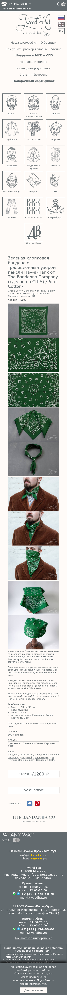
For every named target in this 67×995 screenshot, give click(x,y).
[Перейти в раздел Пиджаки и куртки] (33, 154)
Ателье (56, 49)
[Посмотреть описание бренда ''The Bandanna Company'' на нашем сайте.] (33, 819)
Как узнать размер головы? (26, 49)
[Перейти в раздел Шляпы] (55, 102)
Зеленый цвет (26, 760)
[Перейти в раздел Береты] (55, 128)
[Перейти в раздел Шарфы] (33, 180)
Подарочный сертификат (33, 80)
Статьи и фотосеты (33, 74)
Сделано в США (45, 760)
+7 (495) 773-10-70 (37, 894)
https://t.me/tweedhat (18, 956)
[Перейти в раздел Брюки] (11, 206)
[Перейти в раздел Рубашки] (11, 128)
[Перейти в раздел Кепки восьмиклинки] (33, 102)
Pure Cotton (26, 754)
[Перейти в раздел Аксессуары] (33, 128)
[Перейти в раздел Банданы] (11, 154)
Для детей (26, 757)
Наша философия (24, 42)
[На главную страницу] (33, 25)
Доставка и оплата (34, 61)
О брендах (48, 42)
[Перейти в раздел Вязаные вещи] (11, 180)
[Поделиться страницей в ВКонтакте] (30, 805)
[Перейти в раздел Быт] (55, 180)
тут (44, 983)
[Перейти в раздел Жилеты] (55, 154)
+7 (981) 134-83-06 (37, 929)
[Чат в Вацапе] (14, 894)
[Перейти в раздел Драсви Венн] (33, 232)
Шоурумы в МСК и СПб (33, 55)
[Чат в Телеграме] (18, 894)
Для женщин (41, 757)
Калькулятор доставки (33, 68)
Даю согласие (33, 990)
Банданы (13, 754)
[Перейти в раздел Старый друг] (55, 206)
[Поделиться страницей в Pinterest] (37, 805)
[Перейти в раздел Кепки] (11, 102)
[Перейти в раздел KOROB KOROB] (33, 206)
